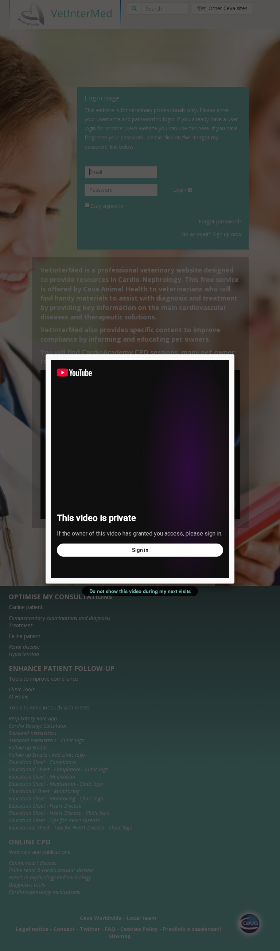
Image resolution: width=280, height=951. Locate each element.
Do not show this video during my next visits (140, 591)
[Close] (234, 354)
